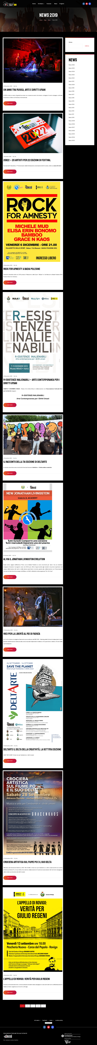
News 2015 (71, 101)
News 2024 (72, 71)
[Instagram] (89, 4)
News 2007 (72, 127)
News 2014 (71, 104)
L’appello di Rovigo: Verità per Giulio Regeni (26, 979)
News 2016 (71, 97)
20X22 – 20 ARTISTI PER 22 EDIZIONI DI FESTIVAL (27, 160)
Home (34, 3)
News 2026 (72, 65)
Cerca (70, 42)
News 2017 (71, 94)
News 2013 (71, 107)
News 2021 (71, 81)
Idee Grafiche (15, 1040)
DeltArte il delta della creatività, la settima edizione (32, 749)
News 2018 (71, 91)
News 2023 (71, 74)
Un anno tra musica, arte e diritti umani (24, 90)
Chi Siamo (40, 3)
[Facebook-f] (83, 4)
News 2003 (72, 140)
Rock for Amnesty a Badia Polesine (21, 269)
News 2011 (71, 114)
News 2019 (71, 88)
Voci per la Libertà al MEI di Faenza (21, 634)
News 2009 (72, 120)
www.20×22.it (57, 166)
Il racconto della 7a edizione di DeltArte (25, 462)
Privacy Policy (49, 1022)
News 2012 (71, 111)
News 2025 (72, 68)
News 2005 (72, 134)
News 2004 (72, 137)
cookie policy (59, 1020)
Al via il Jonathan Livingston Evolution (24, 559)
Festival (49, 3)
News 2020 (72, 84)
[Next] (43, 1005)
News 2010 (71, 117)
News (55, 3)
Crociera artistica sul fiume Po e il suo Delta (27, 862)
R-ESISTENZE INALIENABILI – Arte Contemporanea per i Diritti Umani (31, 381)
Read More (11, 102)
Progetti (62, 3)
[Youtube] (86, 4)
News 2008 (72, 124)
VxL (16, 86)
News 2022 (71, 78)
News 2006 (72, 130)
